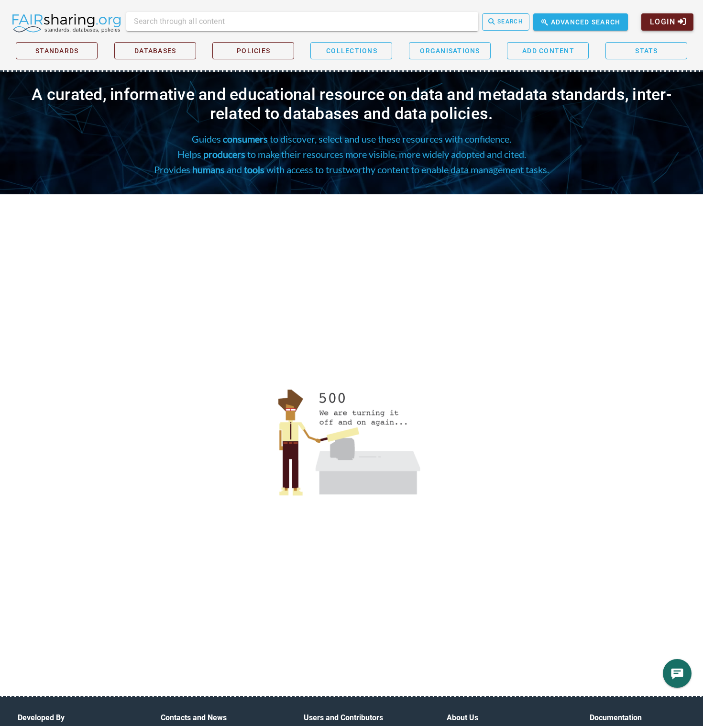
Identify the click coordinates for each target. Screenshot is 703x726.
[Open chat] (677, 673)
